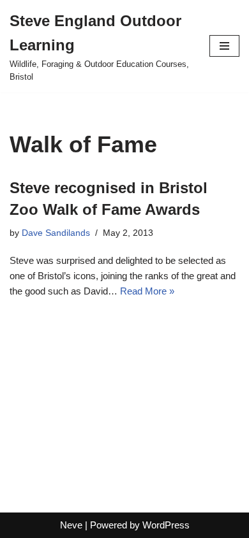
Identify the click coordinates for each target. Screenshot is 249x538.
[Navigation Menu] (224, 46)
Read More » (147, 291)
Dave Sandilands (56, 233)
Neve (71, 525)
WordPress (166, 525)
